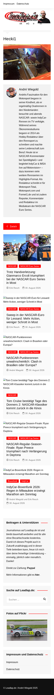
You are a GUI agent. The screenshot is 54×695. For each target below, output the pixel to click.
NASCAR (12, 266)
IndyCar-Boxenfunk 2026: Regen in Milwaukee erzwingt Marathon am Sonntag (25, 490)
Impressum (9, 3)
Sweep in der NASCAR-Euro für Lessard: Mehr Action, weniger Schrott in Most (25, 318)
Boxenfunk (12, 481)
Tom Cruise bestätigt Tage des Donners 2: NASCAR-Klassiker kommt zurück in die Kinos (26, 404)
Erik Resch (14, 288)
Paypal (31, 568)
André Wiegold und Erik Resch (23, 499)
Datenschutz (23, 3)
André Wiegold (16, 370)
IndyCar (25, 481)
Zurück (13, 226)
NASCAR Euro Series (29, 266)
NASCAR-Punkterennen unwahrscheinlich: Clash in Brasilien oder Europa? (24, 361)
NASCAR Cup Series (29, 352)
